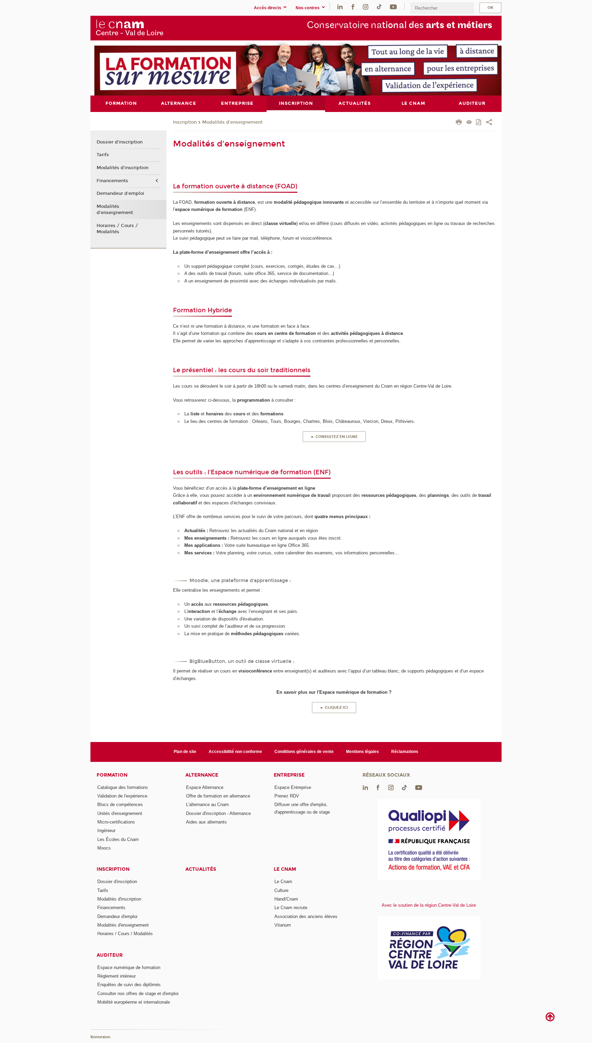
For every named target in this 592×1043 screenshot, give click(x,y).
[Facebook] (353, 6)
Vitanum (282, 925)
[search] (442, 8)
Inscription (185, 122)
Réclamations (404, 751)
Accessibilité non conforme (235, 751)
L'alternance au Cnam (207, 804)
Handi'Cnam (286, 899)
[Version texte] (469, 123)
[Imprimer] (459, 123)
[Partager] (489, 123)
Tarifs (103, 155)
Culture (281, 890)
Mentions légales (362, 751)
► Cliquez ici (334, 707)
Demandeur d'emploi (120, 193)
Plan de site (185, 751)
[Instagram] (365, 6)
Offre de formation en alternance (218, 796)
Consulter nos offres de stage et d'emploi (137, 993)
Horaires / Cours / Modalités (117, 229)
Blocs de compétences (120, 804)
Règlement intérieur (116, 976)
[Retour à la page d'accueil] (129, 28)
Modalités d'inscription (122, 168)
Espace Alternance (204, 787)
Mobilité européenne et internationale (133, 1002)
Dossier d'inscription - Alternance (218, 813)
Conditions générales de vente (304, 751)
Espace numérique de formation (128, 967)
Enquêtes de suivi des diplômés (129, 984)
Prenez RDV (286, 796)
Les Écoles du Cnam (118, 839)
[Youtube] (393, 6)
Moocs (104, 848)
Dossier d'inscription (120, 142)
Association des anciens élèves (305, 916)
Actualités (200, 869)
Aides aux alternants (206, 822)
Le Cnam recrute (290, 907)
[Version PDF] (479, 123)
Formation (112, 775)
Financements (112, 181)
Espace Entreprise (292, 787)
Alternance (201, 775)
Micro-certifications (116, 822)
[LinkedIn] (340, 6)
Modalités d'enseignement (232, 122)
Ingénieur (106, 830)
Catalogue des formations (122, 787)
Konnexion (100, 1037)
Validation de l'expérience (122, 796)
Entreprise (289, 775)
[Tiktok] (379, 6)
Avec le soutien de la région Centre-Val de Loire (429, 905)
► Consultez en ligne (334, 437)
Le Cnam (285, 869)
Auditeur (110, 955)
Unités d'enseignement (119, 813)
